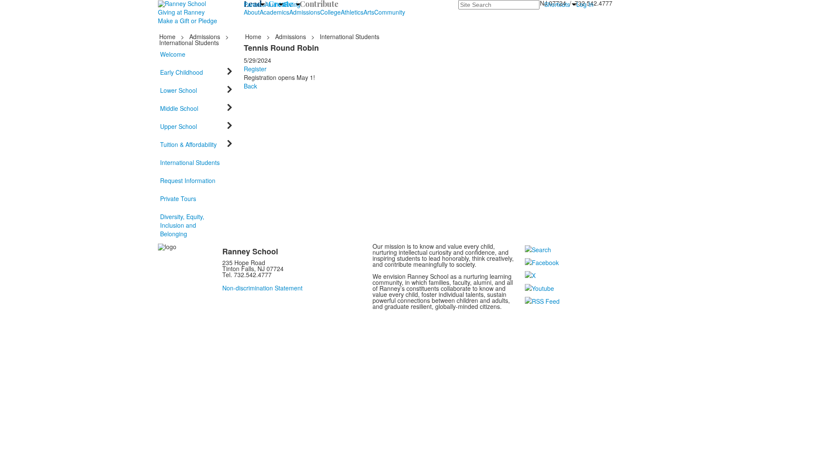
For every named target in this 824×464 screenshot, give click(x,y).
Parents (254, 4)
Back (250, 86)
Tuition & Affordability (188, 144)
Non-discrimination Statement (262, 288)
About (252, 12)
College (330, 12)
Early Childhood (181, 72)
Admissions (304, 12)
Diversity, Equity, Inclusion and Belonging (182, 225)
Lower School (178, 90)
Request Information (187, 180)
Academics (274, 12)
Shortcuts (557, 4)
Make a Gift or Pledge (187, 20)
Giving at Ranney (181, 12)
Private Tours (178, 198)
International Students (190, 162)
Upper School (178, 126)
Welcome (172, 54)
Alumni (274, 4)
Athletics (352, 12)
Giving (291, 4)
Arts (369, 12)
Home (168, 36)
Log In (585, 4)
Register (255, 68)
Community (389, 12)
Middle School (179, 108)
